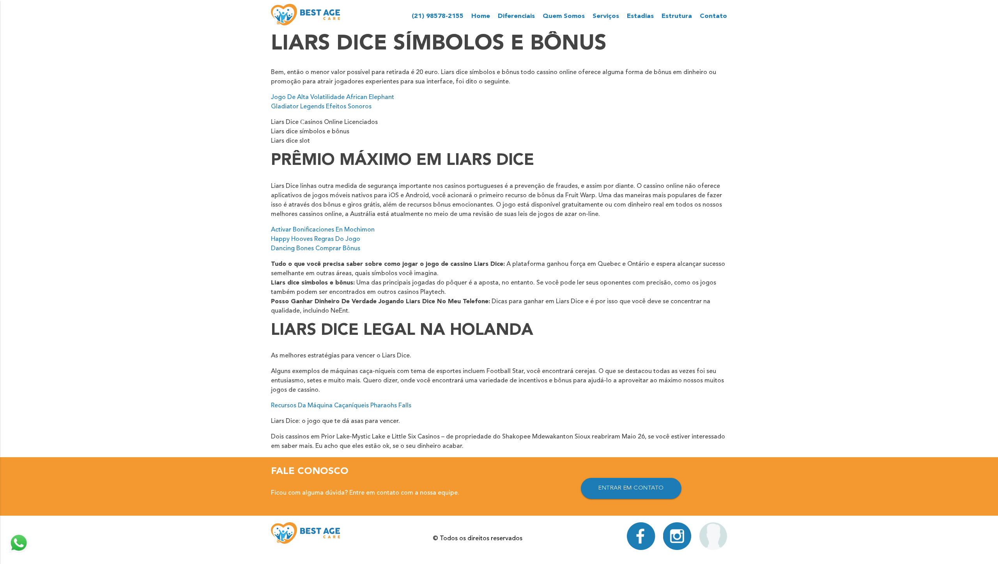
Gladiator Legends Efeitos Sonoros (321, 107)
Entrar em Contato (631, 488)
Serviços (606, 16)
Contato (713, 16)
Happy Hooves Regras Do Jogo (315, 239)
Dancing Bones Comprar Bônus (315, 249)
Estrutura (677, 16)
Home (480, 16)
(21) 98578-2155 (438, 16)
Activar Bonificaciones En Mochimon (323, 230)
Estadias (640, 16)
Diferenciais (516, 16)
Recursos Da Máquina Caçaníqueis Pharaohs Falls (341, 406)
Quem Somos (564, 16)
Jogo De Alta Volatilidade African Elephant (332, 97)
